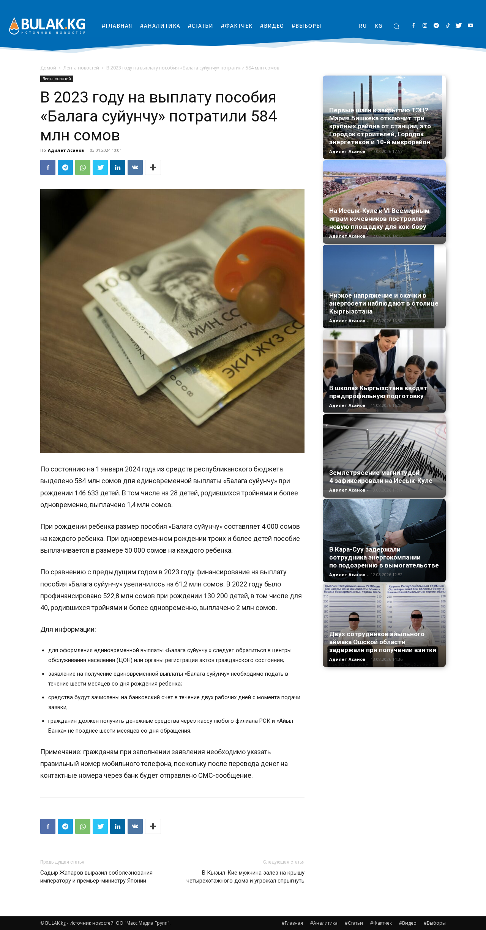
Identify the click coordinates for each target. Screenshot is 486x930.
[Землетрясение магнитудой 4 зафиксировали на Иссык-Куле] (384, 452)
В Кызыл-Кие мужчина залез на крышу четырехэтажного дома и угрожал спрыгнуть (245, 876)
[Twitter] (458, 26)
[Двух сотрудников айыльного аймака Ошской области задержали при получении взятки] (384, 625)
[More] (153, 167)
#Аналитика (324, 923)
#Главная (292, 923)
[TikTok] (447, 26)
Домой (48, 68)
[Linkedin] (117, 167)
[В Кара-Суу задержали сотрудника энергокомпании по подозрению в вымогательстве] (384, 540)
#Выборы (435, 923)
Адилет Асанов (66, 150)
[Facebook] (413, 26)
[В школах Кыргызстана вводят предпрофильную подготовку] (384, 370)
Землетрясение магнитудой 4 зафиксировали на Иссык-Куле (380, 476)
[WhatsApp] (82, 167)
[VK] (135, 167)
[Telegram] (436, 26)
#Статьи (354, 923)
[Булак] (47, 25)
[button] (396, 26)
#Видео (408, 923)
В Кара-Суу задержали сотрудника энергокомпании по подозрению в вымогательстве (384, 557)
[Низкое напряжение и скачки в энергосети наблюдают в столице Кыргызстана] (384, 286)
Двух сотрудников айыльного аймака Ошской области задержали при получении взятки (382, 642)
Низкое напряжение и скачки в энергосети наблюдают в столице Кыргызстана (384, 303)
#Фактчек (381, 923)
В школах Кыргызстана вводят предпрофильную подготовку (378, 392)
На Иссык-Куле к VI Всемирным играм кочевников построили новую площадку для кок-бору (379, 218)
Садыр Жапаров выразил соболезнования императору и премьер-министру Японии (96, 876)
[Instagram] (424, 26)
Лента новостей (81, 68)
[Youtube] (470, 26)
